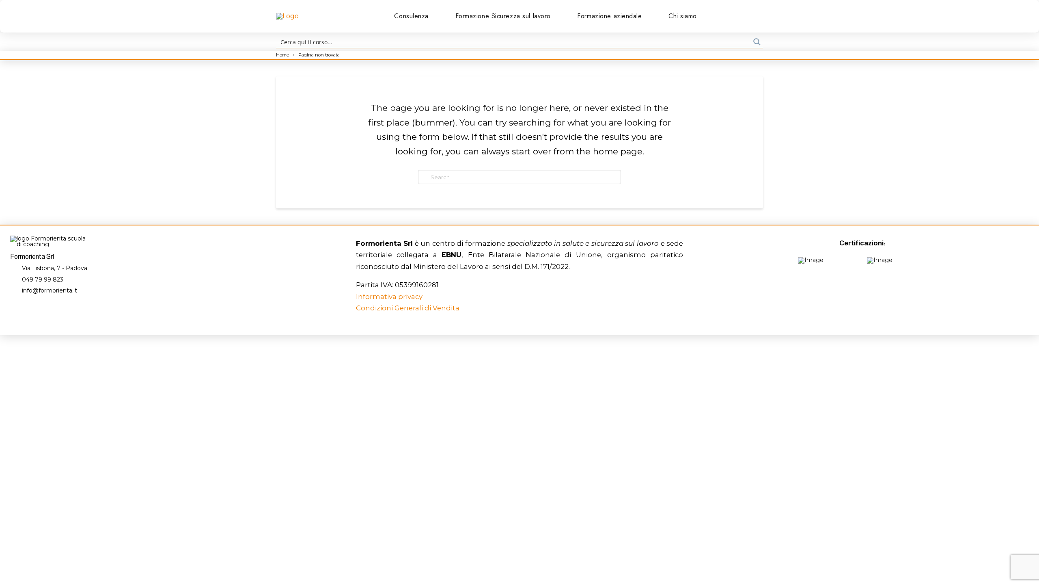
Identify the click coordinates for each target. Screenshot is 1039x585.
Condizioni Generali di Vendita (407, 308)
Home (283, 55)
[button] (734, 16)
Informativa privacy (389, 296)
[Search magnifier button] (757, 42)
